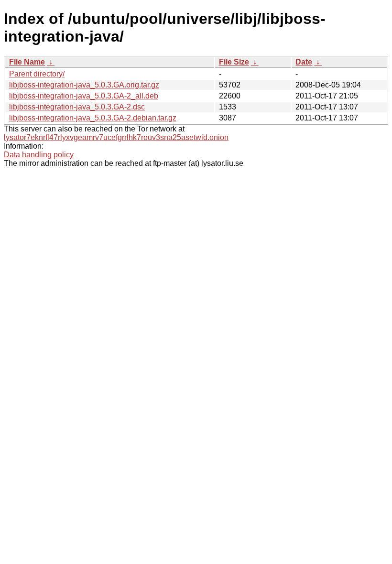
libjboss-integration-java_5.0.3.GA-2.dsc (77, 107)
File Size (234, 62)
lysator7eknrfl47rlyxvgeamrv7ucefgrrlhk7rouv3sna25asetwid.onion (116, 137)
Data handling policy (39, 155)
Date (303, 62)
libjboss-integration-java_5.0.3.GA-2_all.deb (83, 96)
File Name (27, 62)
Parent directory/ (37, 74)
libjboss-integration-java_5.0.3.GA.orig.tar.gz (84, 85)
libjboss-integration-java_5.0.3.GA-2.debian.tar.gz (92, 118)
